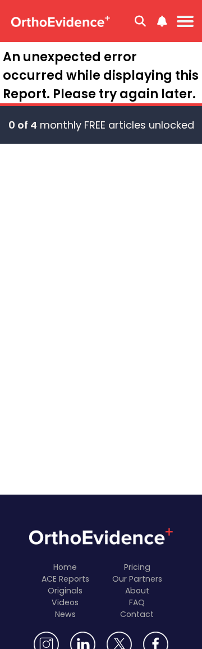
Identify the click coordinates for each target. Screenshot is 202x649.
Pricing (137, 567)
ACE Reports (65, 578)
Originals (65, 590)
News (65, 614)
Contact (137, 614)
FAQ (137, 602)
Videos (65, 602)
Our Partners (137, 578)
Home (65, 567)
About (137, 590)
